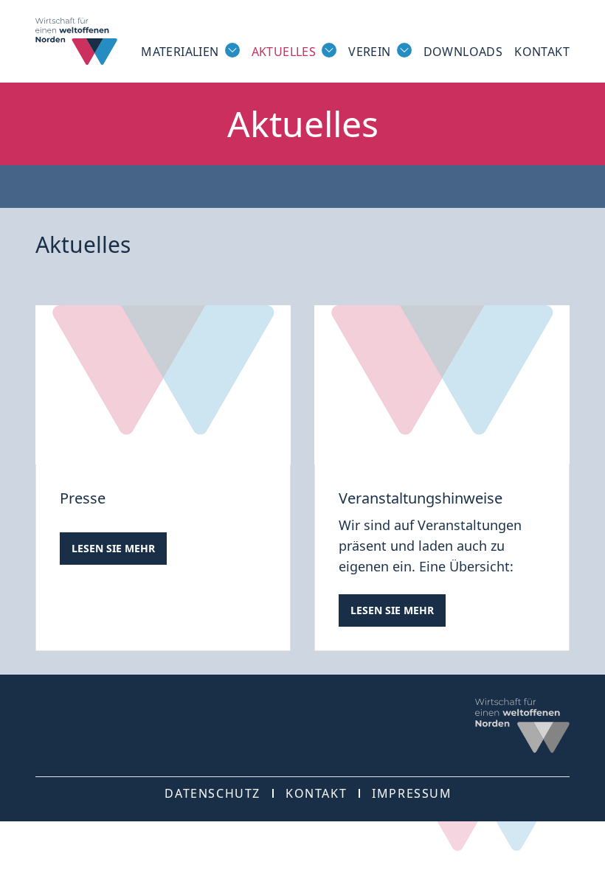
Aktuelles (284, 52)
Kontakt (542, 52)
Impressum (412, 793)
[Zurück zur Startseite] (76, 41)
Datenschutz (212, 793)
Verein (369, 52)
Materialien (179, 52)
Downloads (463, 52)
